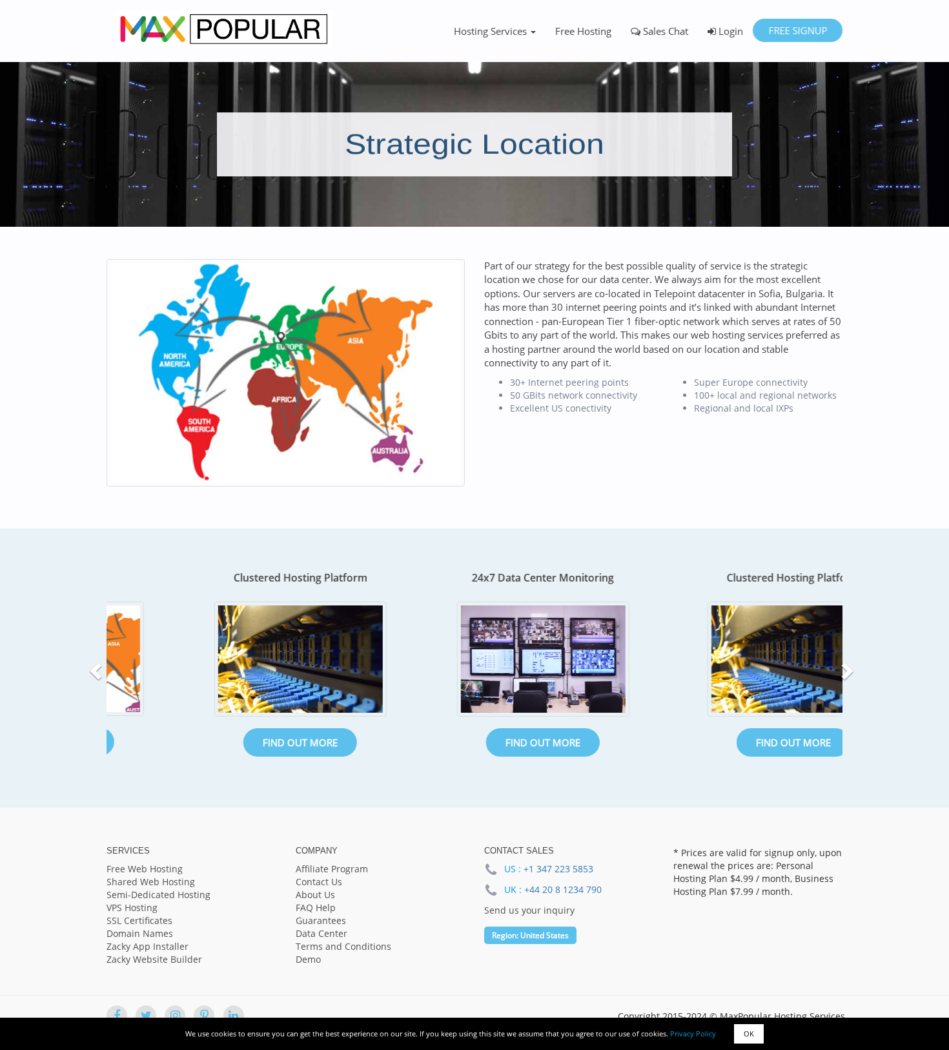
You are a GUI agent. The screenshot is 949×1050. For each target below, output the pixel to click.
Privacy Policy (693, 1033)
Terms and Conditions (343, 946)
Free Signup (797, 30)
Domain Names (140, 933)
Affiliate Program (332, 869)
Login (729, 31)
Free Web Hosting (145, 869)
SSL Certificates (139, 920)
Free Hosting (583, 31)
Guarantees (321, 920)
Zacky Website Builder (154, 959)
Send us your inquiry (529, 910)
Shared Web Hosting (151, 882)
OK (749, 1033)
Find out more (227, 742)
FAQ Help (316, 907)
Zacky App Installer (148, 946)
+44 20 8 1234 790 (563, 889)
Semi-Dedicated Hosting (158, 894)
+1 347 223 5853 (558, 869)
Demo (308, 959)
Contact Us (319, 882)
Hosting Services (491, 31)
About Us (315, 894)
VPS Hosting (132, 907)
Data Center (321, 933)
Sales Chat (664, 31)
